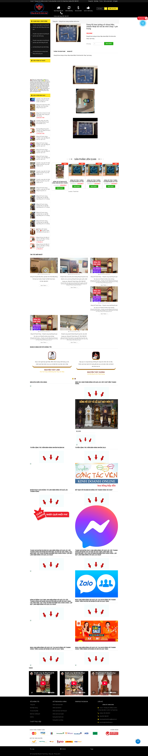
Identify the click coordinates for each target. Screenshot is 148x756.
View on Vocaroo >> (35, 64)
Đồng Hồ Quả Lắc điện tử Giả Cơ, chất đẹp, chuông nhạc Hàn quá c (42, 239)
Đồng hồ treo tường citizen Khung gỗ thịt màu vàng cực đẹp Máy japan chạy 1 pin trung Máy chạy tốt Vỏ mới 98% (77, 181)
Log (32, 749)
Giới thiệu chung (34, 707)
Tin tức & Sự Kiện (34, 710)
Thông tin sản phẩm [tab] (59, 51)
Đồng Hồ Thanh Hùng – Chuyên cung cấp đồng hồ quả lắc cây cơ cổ (43, 138)
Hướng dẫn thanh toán (58, 717)
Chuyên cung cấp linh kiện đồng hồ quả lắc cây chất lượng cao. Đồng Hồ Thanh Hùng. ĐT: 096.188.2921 (74, 335)
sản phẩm (113, 8)
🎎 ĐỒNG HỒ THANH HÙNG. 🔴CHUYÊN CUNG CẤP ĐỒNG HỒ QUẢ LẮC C (43, 230)
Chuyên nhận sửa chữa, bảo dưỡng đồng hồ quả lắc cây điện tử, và (42, 122)
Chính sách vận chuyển (58, 713)
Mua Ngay (109, 43)
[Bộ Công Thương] (112, 733)
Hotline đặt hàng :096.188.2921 (61, 16)
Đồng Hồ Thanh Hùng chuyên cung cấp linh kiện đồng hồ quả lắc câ (43, 189)
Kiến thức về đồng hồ (35, 713)
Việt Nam (81, 191)
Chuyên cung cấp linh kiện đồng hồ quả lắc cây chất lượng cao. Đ (43, 164)
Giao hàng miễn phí (58, 10)
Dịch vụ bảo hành (108, 1)
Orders (63, 749)
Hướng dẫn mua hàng (58, 720)
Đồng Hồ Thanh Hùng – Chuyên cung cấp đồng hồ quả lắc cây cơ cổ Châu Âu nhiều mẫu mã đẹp (104, 278)
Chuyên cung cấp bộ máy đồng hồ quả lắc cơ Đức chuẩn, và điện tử (42, 100)
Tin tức (101, 1)
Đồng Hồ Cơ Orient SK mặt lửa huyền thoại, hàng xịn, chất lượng (43, 114)
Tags (91, 749)
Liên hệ (31, 717)
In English (115, 1)
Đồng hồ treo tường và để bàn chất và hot (69, 21)
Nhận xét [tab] (69, 51)
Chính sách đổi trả (57, 707)
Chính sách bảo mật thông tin (60, 710)
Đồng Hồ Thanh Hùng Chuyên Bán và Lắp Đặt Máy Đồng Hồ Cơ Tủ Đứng (43, 197)
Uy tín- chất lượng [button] (88, 10)
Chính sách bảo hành (58, 704)
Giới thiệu (96, 1)
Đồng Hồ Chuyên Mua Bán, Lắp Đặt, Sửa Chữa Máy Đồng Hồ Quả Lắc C (43, 106)
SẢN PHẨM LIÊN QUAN (85, 159)
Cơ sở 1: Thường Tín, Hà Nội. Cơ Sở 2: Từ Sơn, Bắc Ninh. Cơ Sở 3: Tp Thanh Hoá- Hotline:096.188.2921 (54, 1)
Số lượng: (88, 43)
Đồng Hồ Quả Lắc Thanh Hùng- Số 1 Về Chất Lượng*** (39, 72)
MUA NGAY (60, 188)
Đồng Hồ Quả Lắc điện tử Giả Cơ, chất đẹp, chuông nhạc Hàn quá (42, 245)
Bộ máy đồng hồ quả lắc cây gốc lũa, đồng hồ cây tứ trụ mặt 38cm (43, 130)
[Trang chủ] (40, 8)
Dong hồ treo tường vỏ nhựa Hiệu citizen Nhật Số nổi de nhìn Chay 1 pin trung (102, 27)
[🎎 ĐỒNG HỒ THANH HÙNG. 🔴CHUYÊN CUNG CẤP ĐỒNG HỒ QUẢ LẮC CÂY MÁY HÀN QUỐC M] (32, 231)
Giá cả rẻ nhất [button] (78, 10)
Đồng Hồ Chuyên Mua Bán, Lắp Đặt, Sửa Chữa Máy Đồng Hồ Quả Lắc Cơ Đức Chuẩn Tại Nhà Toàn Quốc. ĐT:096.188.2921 (44, 279)
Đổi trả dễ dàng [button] (69, 10)
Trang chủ (90, 1)
